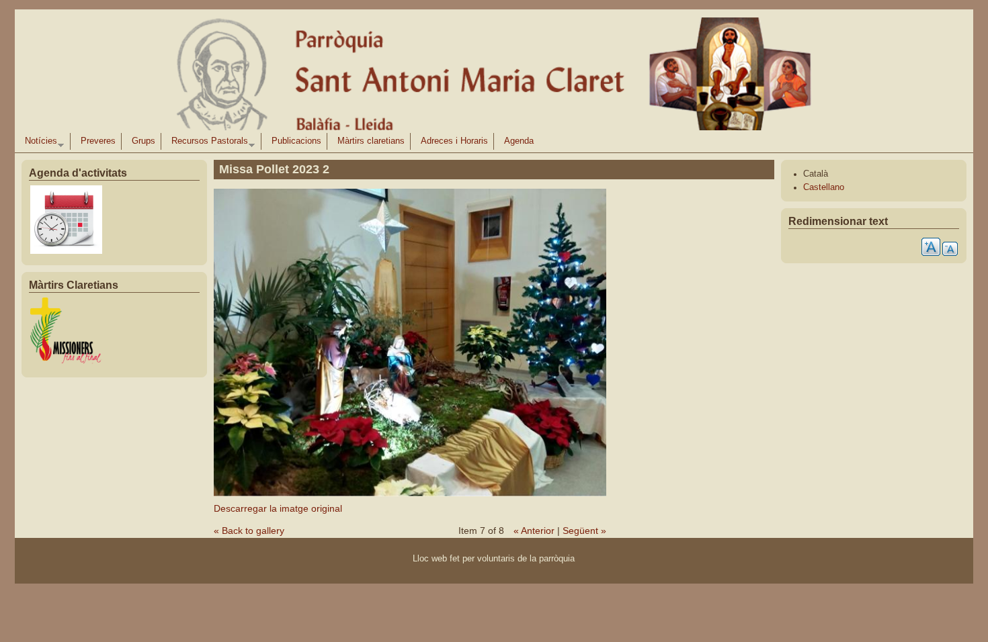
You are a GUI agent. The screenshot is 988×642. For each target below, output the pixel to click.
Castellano (823, 187)
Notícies (38, 143)
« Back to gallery (249, 530)
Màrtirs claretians (371, 141)
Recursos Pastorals (207, 143)
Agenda (519, 141)
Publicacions (296, 141)
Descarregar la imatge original (278, 508)
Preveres (98, 141)
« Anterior (533, 530)
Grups (143, 141)
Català (815, 174)
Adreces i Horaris (454, 141)
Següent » (584, 530)
